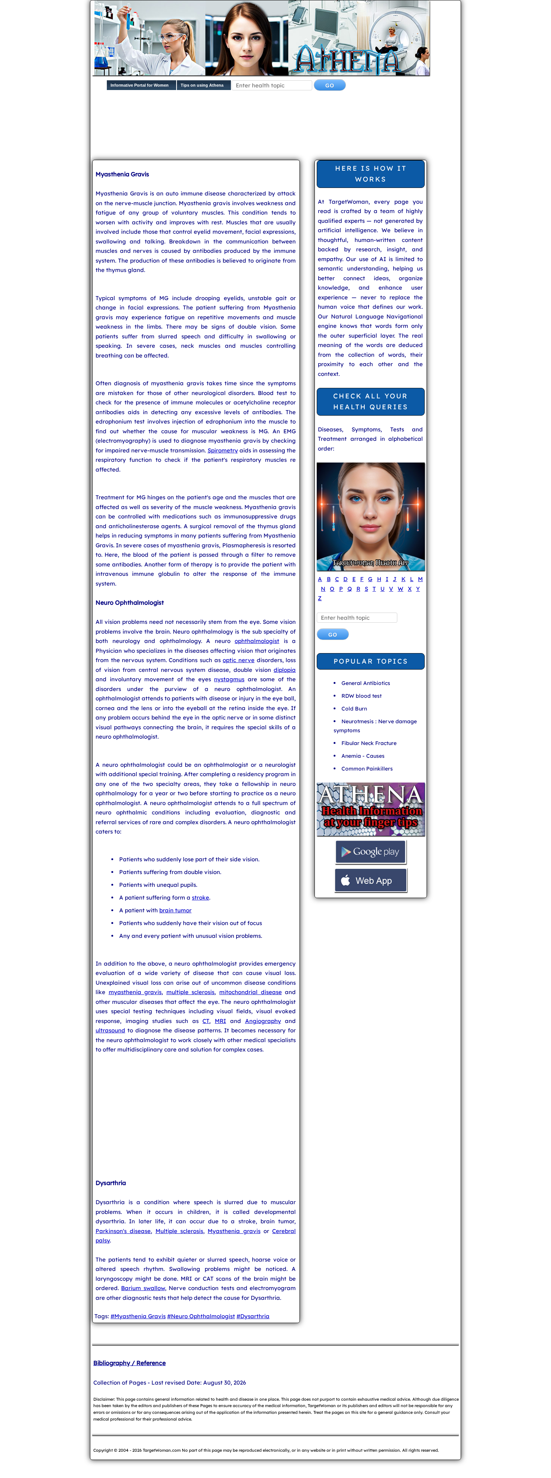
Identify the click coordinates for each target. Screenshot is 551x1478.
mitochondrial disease (250, 992)
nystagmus (229, 679)
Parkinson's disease (123, 1231)
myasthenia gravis (135, 992)
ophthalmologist (257, 640)
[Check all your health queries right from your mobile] (371, 834)
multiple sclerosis (190, 992)
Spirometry (223, 450)
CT (205, 1020)
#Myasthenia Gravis (138, 1316)
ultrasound (110, 1030)
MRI (220, 1020)
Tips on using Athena (202, 85)
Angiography (263, 1020)
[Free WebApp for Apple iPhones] (370, 891)
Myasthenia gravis (234, 1231)
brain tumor (175, 910)
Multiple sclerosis (179, 1231)
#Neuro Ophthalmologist (201, 1316)
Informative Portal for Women (140, 85)
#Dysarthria (253, 1316)
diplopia (285, 669)
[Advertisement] (274, 131)
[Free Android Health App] (370, 863)
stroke (200, 897)
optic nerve (239, 660)
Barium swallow (143, 1288)
